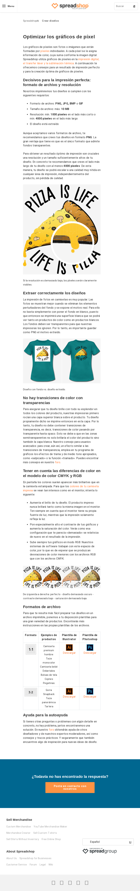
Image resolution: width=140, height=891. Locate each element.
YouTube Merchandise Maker (50, 826)
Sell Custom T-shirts (45, 833)
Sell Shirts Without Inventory (22, 839)
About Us (11, 858)
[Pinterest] (78, 882)
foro (57, 462)
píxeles (45, 51)
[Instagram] (70, 882)
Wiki (50, 864)
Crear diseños (50, 20)
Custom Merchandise (18, 826)
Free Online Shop (51, 839)
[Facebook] (61, 882)
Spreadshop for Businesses (35, 858)
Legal (43, 864)
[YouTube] (86, 882)
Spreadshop (30, 20)
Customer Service (16, 864)
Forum (33, 864)
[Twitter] (53, 882)
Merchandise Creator (18, 833)
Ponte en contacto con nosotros (70, 787)
